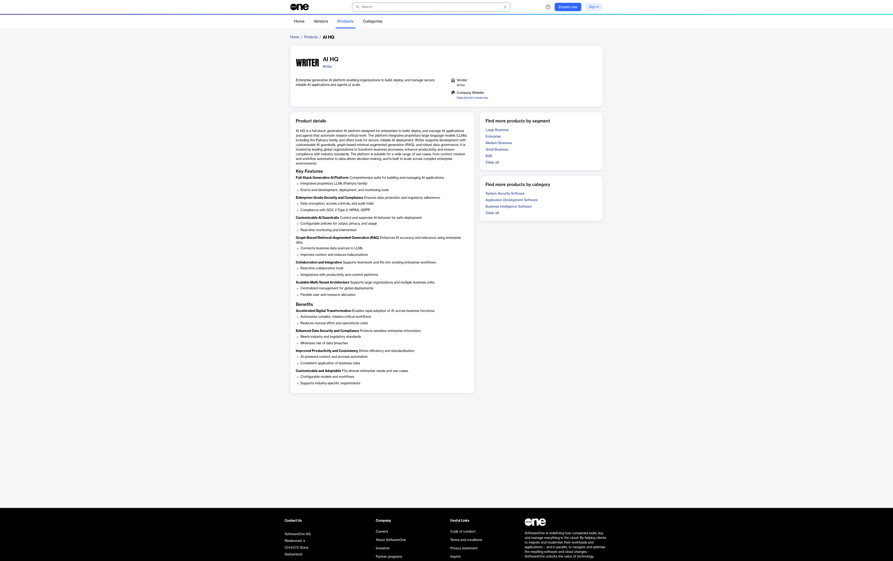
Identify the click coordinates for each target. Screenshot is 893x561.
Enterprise (493, 136)
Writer (327, 66)
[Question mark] (548, 7)
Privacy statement (463, 548)
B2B (489, 156)
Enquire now (568, 7)
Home (299, 21)
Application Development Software (512, 200)
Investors (383, 548)
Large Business (497, 130)
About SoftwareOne (391, 540)
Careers (382, 531)
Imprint (455, 556)
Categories (372, 21)
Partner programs (389, 556)
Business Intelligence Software (509, 206)
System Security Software (505, 193)
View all (492, 162)
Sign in (594, 7)
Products (345, 21)
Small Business (497, 149)
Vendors (321, 21)
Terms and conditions (466, 540)
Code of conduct (463, 531)
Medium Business (499, 143)
